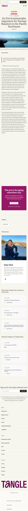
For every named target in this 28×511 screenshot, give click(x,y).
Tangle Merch (3, 429)
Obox (20, 500)
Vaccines (8, 359)
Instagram (3, 467)
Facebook (3, 471)
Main (2, 407)
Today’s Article (4, 411)
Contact (2, 454)
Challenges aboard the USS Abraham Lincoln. (13, 370)
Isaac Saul (16, 15)
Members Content (4, 414)
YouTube (2, 474)
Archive (2, 422)
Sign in (19, 206)
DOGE (5, 347)
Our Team (3, 450)
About (3, 435)
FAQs (2, 446)
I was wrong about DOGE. (10, 345)
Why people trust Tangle (5, 439)
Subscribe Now (14, 203)
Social (3, 460)
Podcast (2, 418)
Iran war (8, 373)
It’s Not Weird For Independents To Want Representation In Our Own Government (14, 326)
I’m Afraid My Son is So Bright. (11, 312)
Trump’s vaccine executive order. (11, 357)
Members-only (14, 13)
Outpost (16, 500)
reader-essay (14, 29)
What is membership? (5, 443)
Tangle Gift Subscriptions (6, 426)
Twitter (2, 463)
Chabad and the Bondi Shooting (11, 300)
